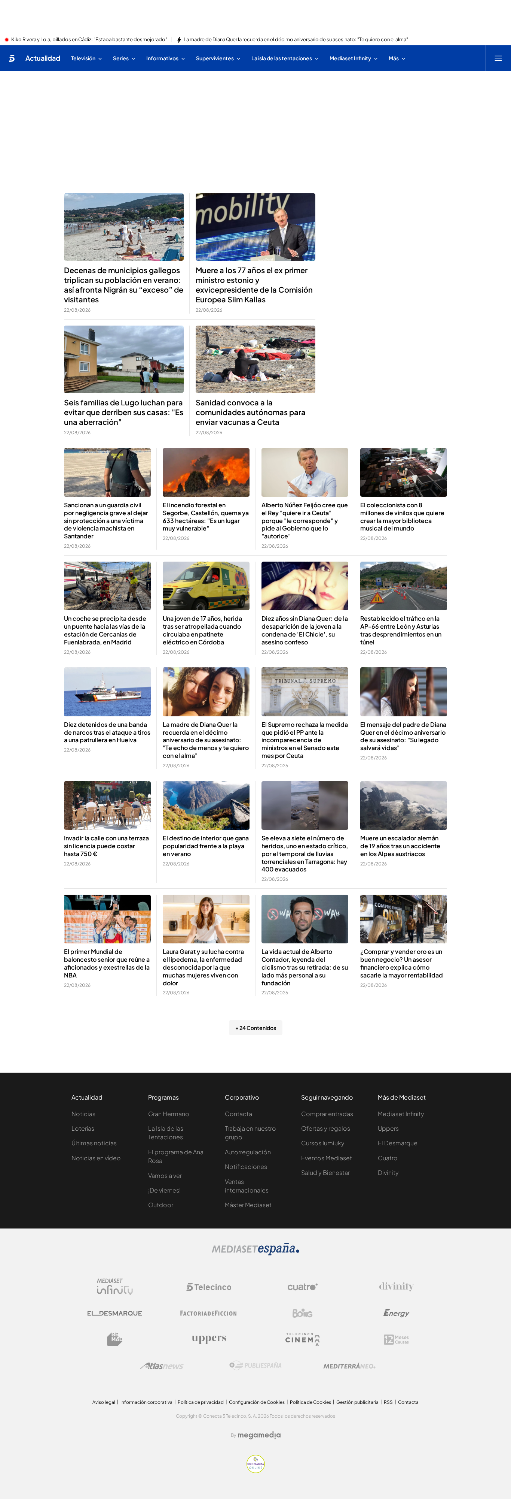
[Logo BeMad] (115, 1339)
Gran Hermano (168, 1114)
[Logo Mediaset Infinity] (115, 1287)
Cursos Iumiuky (323, 1143)
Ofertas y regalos (325, 1128)
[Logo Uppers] (209, 1339)
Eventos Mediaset (326, 1158)
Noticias (83, 1114)
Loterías (82, 1128)
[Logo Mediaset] (255, 1253)
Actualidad (42, 58)
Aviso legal (103, 1402)
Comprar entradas (327, 1114)
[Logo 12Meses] (396, 1340)
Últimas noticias (94, 1143)
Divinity (388, 1172)
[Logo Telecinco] (208, 1287)
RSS (388, 1402)
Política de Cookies (310, 1402)
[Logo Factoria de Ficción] (208, 1313)
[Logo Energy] (396, 1313)
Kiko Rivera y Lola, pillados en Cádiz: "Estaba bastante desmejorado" (89, 40)
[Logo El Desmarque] (115, 1313)
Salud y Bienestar (325, 1172)
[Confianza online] (256, 1471)
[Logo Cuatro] (303, 1287)
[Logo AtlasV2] (162, 1365)
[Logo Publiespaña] (255, 1365)
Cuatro (388, 1158)
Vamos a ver (165, 1175)
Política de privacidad (201, 1402)
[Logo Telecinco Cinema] (302, 1340)
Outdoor (160, 1205)
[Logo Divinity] (396, 1287)
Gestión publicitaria (357, 1402)
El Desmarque (397, 1143)
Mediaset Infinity (401, 1114)
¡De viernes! (164, 1190)
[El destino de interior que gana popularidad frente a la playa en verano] (206, 805)
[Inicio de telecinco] (12, 58)
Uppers (388, 1128)
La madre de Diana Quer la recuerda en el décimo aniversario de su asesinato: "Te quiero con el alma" (296, 40)
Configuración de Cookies (257, 1402)
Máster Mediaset (248, 1205)
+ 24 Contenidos (255, 1027)
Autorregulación (248, 1152)
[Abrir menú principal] (498, 58)
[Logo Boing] (303, 1313)
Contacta (238, 1114)
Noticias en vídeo (96, 1158)
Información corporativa (146, 1402)
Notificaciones (246, 1166)
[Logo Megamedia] (259, 1435)
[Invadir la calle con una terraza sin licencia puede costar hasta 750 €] (107, 805)
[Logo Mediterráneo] (349, 1366)
